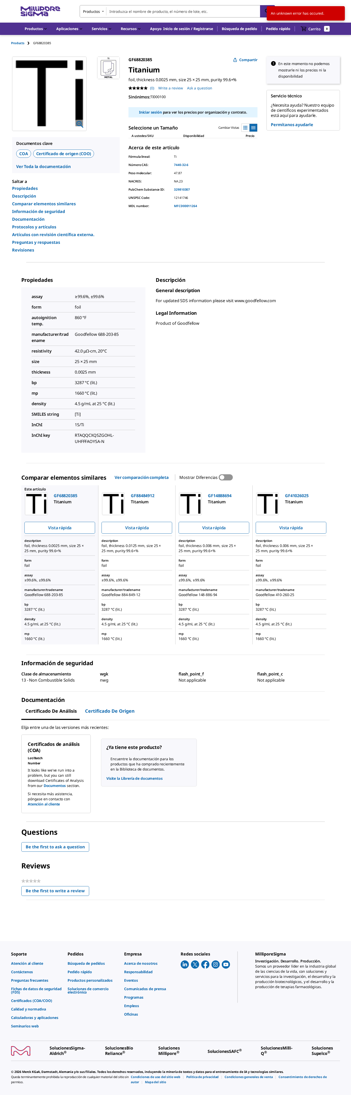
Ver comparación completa (142, 477)
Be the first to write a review (57, 892)
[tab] (22, 43)
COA (23, 153)
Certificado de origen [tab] (110, 711)
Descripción (24, 196)
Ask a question (199, 88)
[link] (36, 963)
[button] (188, 28)
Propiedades (25, 188)
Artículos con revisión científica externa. (53, 234)
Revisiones (23, 250)
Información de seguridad (38, 211)
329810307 (182, 189)
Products (17, 43)
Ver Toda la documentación (43, 166)
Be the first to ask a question (55, 847)
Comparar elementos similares (44, 204)
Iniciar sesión (150, 112)
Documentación (28, 219)
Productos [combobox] (91, 11)
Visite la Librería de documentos (134, 778)
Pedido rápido (278, 28)
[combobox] (177, 11)
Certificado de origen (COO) (63, 153)
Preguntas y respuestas (36, 242)
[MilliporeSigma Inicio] (40, 11)
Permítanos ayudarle (292, 124)
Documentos (55, 785)
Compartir (248, 59)
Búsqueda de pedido (239, 28)
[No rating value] (139, 88)
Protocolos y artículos (34, 227)
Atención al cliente (44, 804)
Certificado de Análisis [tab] (51, 711)
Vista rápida (59, 528)
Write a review (170, 88)
